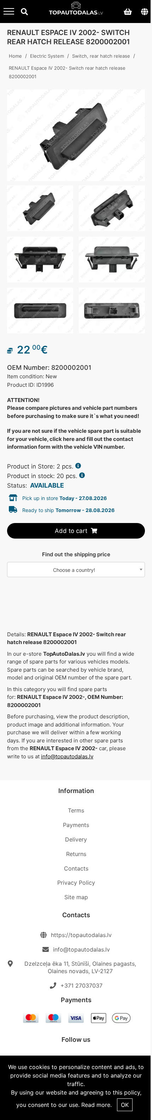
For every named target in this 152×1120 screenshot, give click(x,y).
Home (15, 56)
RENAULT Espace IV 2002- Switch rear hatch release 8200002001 (67, 72)
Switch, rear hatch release (101, 56)
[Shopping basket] (127, 11)
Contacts (76, 868)
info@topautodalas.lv (67, 756)
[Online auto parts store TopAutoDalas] (76, 10)
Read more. (96, 1104)
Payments (76, 824)
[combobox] (76, 569)
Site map (76, 897)
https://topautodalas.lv (81, 934)
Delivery (76, 839)
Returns (76, 853)
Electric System (47, 56)
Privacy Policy (76, 882)
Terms (76, 810)
